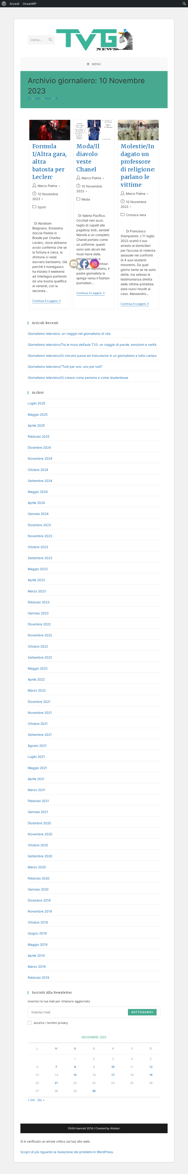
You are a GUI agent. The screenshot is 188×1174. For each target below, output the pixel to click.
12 (150, 1067)
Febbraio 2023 (39, 602)
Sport (42, 207)
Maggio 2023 (38, 569)
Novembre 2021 (40, 713)
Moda (86, 199)
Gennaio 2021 (38, 812)
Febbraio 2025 (39, 436)
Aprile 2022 (36, 679)
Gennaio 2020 (38, 889)
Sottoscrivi (142, 1012)
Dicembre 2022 (39, 624)
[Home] (29, 98)
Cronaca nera (136, 215)
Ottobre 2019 (38, 922)
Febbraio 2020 (39, 878)
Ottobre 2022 (38, 646)
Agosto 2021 (37, 746)
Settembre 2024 (40, 481)
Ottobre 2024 (38, 470)
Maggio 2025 (38, 414)
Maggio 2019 (37, 944)
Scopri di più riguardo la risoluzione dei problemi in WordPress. (67, 1152)
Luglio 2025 (36, 403)
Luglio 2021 (36, 757)
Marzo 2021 (36, 790)
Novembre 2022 (40, 635)
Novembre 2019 (40, 911)
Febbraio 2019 (38, 977)
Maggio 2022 (37, 668)
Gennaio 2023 (38, 613)
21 (56, 1083)
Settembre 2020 (40, 856)
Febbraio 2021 (38, 801)
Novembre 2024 (40, 458)
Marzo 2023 (37, 591)
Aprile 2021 (36, 779)
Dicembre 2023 (39, 525)
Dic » (41, 1100)
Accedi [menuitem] (14, 3)
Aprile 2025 (36, 425)
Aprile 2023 (36, 580)
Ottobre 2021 (38, 724)
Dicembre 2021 (39, 702)
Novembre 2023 (40, 536)
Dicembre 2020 (39, 823)
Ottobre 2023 (38, 547)
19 (150, 1075)
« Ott (31, 1100)
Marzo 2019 (37, 966)
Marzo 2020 (37, 867)
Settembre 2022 (40, 657)
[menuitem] (4, 3)
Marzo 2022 (37, 690)
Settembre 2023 (40, 558)
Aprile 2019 (36, 955)
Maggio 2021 (37, 768)
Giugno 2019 (37, 933)
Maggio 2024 (38, 492)
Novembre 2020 (40, 834)
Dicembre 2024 (39, 447)
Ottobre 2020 (38, 845)
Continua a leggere (46, 301)
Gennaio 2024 (38, 514)
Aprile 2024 (36, 503)
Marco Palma (47, 186)
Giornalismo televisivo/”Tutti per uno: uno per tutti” (65, 366)
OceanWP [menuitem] (29, 3)
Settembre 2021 (40, 735)
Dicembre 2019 (39, 900)
